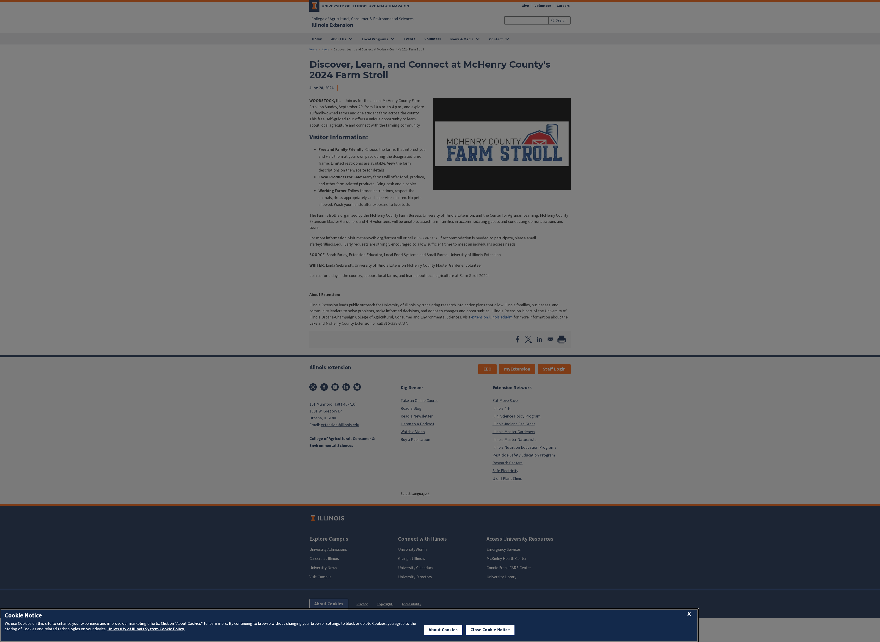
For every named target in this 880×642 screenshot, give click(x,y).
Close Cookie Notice (490, 630)
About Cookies (443, 630)
